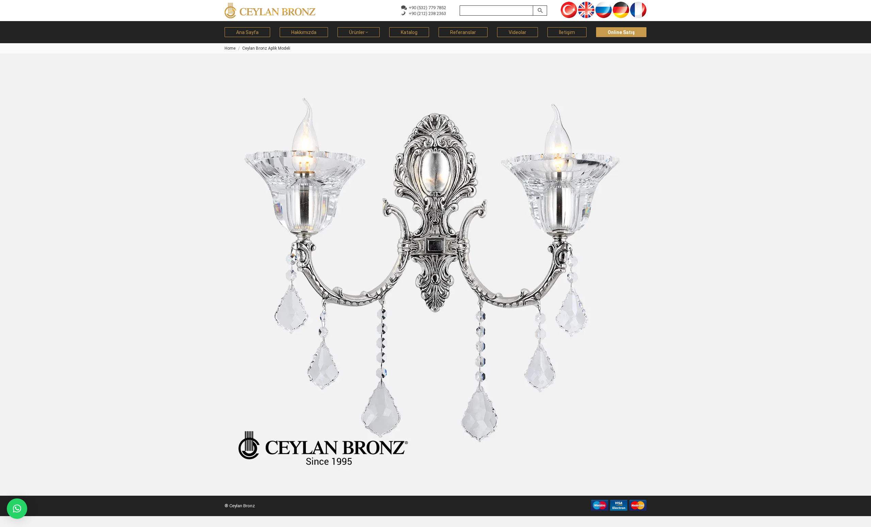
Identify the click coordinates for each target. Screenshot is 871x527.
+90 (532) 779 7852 (426, 7)
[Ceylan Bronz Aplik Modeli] (435, 271)
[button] (17, 508)
